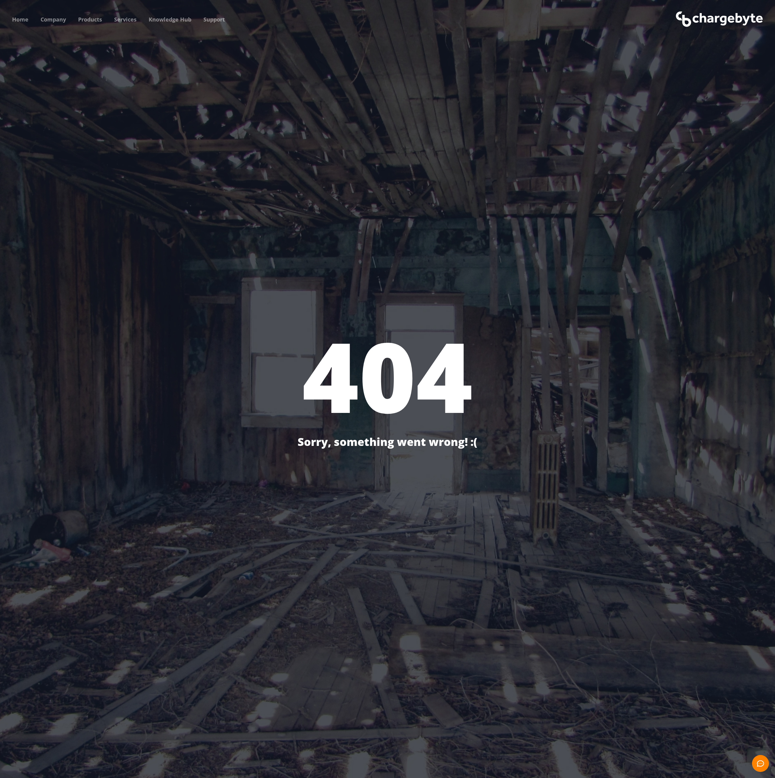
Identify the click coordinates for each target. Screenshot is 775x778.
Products (90, 19)
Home (20, 19)
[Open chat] (760, 763)
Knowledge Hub (170, 19)
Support (214, 19)
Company (53, 19)
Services (125, 19)
